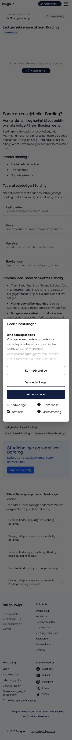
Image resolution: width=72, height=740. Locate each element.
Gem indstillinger (36, 382)
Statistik (17, 412)
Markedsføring (51, 412)
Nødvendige (18, 405)
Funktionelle (50, 405)
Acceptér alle (36, 394)
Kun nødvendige (36, 370)
